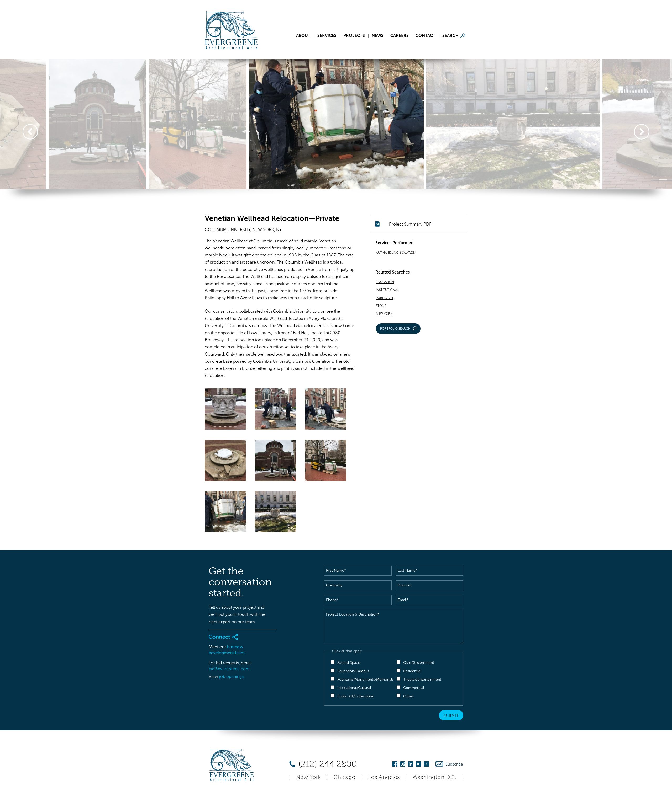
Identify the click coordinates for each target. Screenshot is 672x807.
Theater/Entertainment (422, 679)
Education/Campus (353, 671)
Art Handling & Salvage (395, 252)
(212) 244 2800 (326, 764)
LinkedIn (410, 764)
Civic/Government (418, 663)
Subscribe (454, 764)
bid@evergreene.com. (230, 668)
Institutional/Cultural (354, 688)
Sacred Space (348, 663)
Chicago (344, 777)
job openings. (232, 676)
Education (385, 282)
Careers (399, 36)
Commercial (413, 688)
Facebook (394, 764)
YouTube (418, 764)
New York (384, 314)
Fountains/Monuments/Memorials (365, 679)
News (378, 36)
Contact (425, 36)
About (303, 36)
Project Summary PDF (410, 224)
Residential (412, 671)
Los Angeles (384, 777)
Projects (354, 36)
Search (450, 36)
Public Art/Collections (355, 696)
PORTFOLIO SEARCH (395, 328)
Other (408, 696)
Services (327, 36)
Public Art (384, 298)
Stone (381, 306)
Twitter (426, 764)
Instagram (402, 764)
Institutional (387, 290)
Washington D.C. (434, 777)
